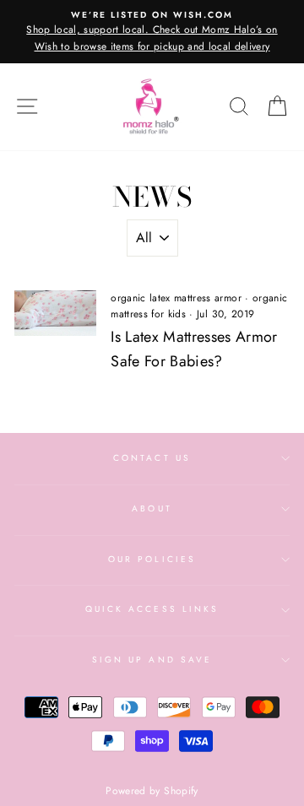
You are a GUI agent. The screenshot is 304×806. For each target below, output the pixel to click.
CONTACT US (152, 458)
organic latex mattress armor (176, 298)
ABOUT (151, 508)
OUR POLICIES (152, 559)
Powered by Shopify (152, 790)
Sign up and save (152, 659)
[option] (152, 31)
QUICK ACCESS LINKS (152, 609)
